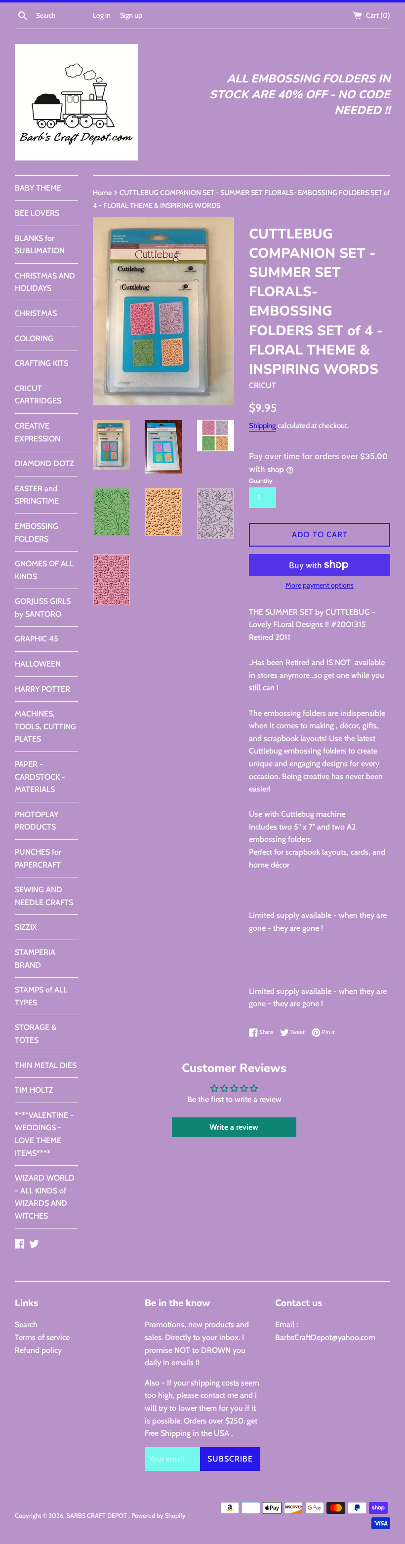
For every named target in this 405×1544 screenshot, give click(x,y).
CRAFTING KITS (41, 363)
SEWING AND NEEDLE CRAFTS (44, 896)
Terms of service (42, 1337)
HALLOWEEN (38, 664)
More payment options (319, 585)
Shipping (262, 425)
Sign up (131, 15)
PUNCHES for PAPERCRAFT (38, 858)
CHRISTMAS (36, 313)
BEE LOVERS (37, 213)
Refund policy (38, 1350)
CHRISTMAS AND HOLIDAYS (45, 282)
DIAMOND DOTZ (44, 463)
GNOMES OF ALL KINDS (44, 570)
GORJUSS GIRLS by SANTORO (43, 607)
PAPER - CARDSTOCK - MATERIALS (40, 776)
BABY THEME (38, 188)
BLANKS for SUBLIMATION (40, 245)
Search (26, 1324)
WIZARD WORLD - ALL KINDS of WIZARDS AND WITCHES (45, 1197)
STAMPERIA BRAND (35, 959)
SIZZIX (26, 927)
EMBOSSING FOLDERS (36, 532)
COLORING (34, 338)
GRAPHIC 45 (36, 638)
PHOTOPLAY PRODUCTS (36, 821)
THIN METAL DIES (46, 1065)
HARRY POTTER (42, 689)
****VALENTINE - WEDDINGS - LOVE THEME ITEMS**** (44, 1134)
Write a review (233, 1127)
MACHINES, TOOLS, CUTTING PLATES (45, 726)
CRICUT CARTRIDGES (38, 395)
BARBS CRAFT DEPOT (97, 1515)
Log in (102, 15)
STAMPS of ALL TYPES (41, 996)
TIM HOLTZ (34, 1090)
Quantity (261, 480)
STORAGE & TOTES (35, 1034)
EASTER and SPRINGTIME (37, 495)
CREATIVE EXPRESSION (37, 432)
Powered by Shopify (158, 1515)
